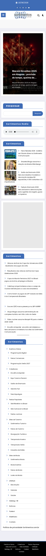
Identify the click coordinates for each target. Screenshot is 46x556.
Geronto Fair (15, 389)
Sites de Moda (14, 455)
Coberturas (13, 369)
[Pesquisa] (38, 15)
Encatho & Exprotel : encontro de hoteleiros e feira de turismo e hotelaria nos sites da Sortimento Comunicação (24, 329)
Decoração (15, 485)
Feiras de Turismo (17, 429)
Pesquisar (38, 113)
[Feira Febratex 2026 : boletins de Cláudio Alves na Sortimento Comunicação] (10, 155)
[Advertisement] (23, 225)
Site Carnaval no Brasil (19, 409)
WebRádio (13, 517)
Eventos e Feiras (15, 349)
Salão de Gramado (18, 384)
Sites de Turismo (15, 420)
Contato (12, 522)
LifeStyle (12, 481)
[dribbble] (23, 8)
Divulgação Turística (18, 434)
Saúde (13, 495)
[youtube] (29, 8)
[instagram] (26, 8)
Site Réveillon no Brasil (19, 404)
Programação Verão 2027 (20, 363)
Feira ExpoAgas (16, 394)
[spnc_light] (43, 16)
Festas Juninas (16, 414)
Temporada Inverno (18, 439)
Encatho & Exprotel (17, 373)
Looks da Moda (16, 475)
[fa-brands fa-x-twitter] (20, 8)
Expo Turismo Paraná (18, 378)
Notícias (12, 506)
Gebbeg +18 (13, 501)
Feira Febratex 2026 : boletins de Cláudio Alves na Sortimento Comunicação (30, 153)
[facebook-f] (17, 8)
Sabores (14, 490)
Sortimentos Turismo (18, 423)
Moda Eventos (16, 465)
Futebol (12, 511)
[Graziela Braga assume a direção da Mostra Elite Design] (10, 166)
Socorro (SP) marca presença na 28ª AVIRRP (23, 306)
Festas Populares (15, 400)
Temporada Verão (18, 445)
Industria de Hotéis (18, 450)
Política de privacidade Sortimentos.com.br (21, 527)
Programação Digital (18, 353)
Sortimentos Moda (18, 459)
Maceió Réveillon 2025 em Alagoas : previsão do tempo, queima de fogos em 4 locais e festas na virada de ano (24, 74)
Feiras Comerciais (17, 358)
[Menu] (3, 15)
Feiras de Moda (16, 470)
